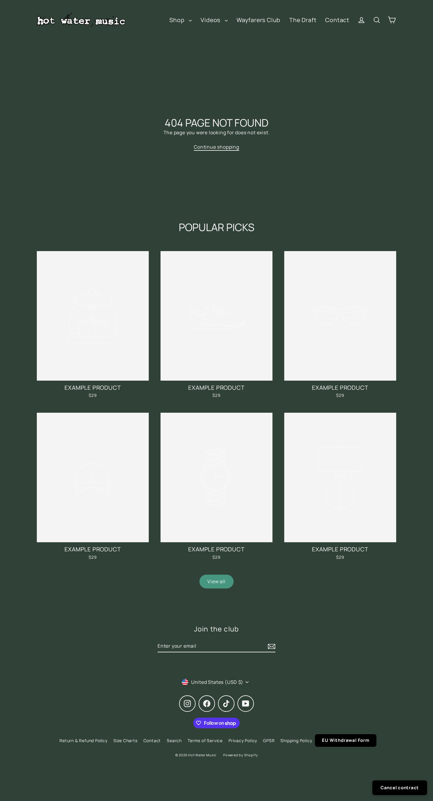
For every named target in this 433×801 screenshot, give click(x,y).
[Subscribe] (270, 646)
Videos (211, 20)
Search (174, 740)
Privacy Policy (243, 740)
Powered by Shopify (240, 755)
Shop (177, 20)
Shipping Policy (296, 740)
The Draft (302, 20)
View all (216, 581)
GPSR (269, 740)
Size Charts (125, 740)
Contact (337, 20)
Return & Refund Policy (84, 740)
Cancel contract (400, 788)
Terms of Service (205, 740)
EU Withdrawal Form (345, 740)
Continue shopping (216, 147)
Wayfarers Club (258, 20)
